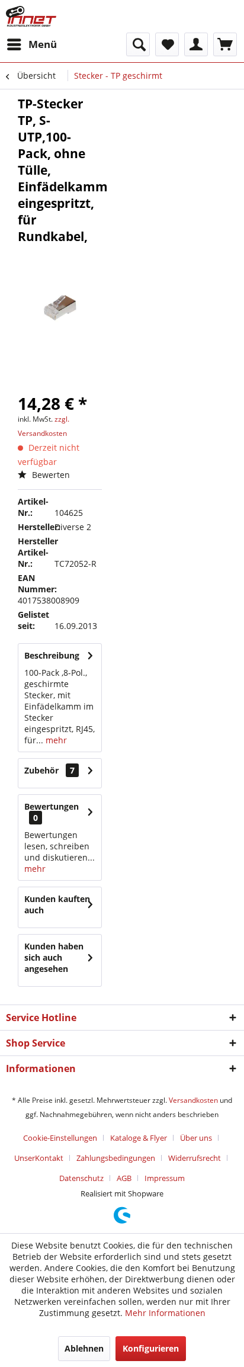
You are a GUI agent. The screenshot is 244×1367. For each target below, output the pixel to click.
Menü (42, 44)
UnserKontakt (38, 1158)
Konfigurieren (151, 1348)
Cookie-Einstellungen (60, 1137)
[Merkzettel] (167, 44)
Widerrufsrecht (194, 1158)
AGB (124, 1178)
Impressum (165, 1178)
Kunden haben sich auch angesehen (54, 957)
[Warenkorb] (225, 44)
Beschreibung (51, 655)
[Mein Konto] (196, 44)
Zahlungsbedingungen (115, 1158)
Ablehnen (84, 1348)
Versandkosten (193, 1100)
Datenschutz (81, 1178)
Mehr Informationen (165, 1312)
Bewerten (50, 474)
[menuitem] (31, 44)
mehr (55, 740)
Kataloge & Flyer (138, 1137)
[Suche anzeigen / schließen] (138, 44)
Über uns (196, 1137)
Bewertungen (51, 806)
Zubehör (49, 770)
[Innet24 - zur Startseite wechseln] (31, 16)
